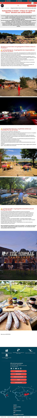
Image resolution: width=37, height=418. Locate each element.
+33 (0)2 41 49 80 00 (32, 3)
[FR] (3, 3)
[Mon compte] (34, 3)
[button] (36, 3)
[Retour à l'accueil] (2, 5)
